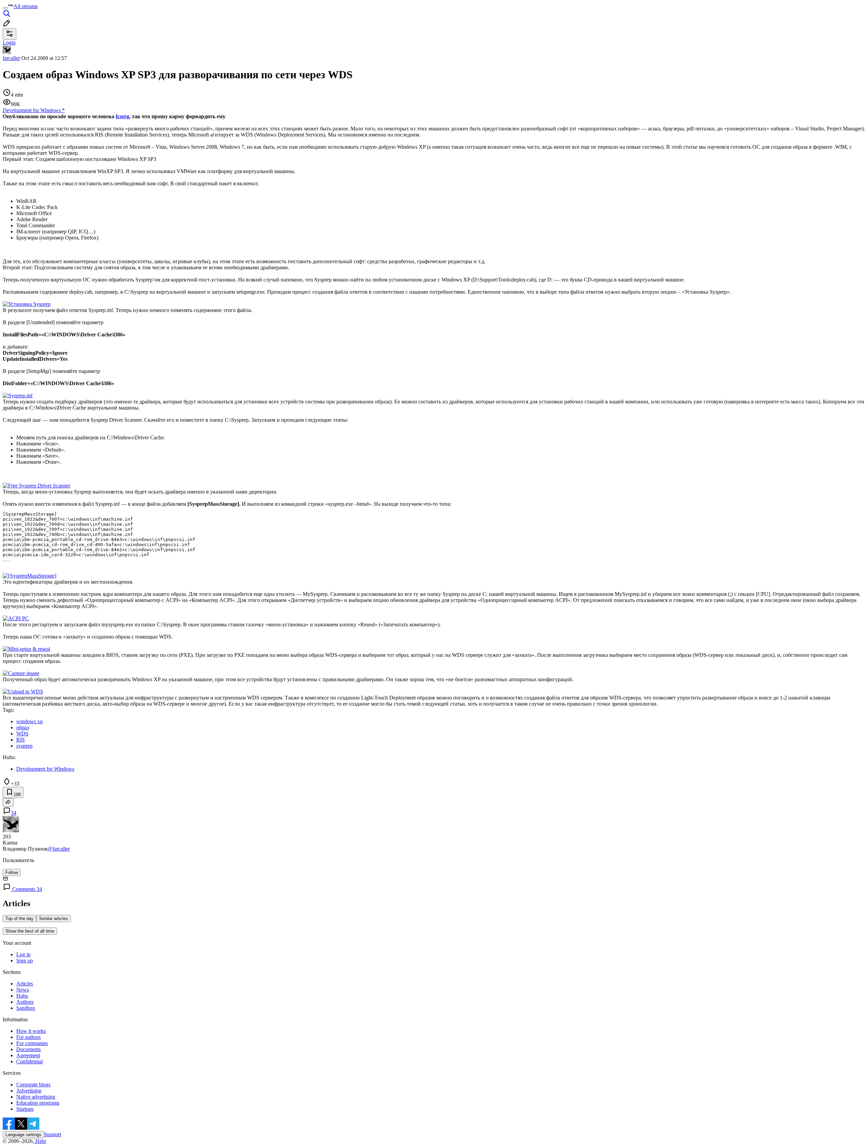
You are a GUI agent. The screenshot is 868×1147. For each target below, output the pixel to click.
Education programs (37, 1103)
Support (52, 1134)
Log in (23, 954)
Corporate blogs (33, 1084)
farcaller (11, 58)
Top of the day (19, 918)
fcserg (122, 116)
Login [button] (9, 42)
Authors (25, 1002)
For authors (28, 1037)
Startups (25, 1109)
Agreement (28, 1055)
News (22, 990)
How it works (31, 1031)
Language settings (23, 1134)
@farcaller (58, 849)
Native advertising (35, 1097)
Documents (28, 1049)
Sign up (24, 960)
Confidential (29, 1061)
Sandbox (25, 1008)
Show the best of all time (29, 931)
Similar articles (53, 918)
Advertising (28, 1090)
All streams (26, 6)
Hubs (22, 996)
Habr (40, 1141)
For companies (32, 1043)
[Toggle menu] (5, 8)
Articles (24, 983)
